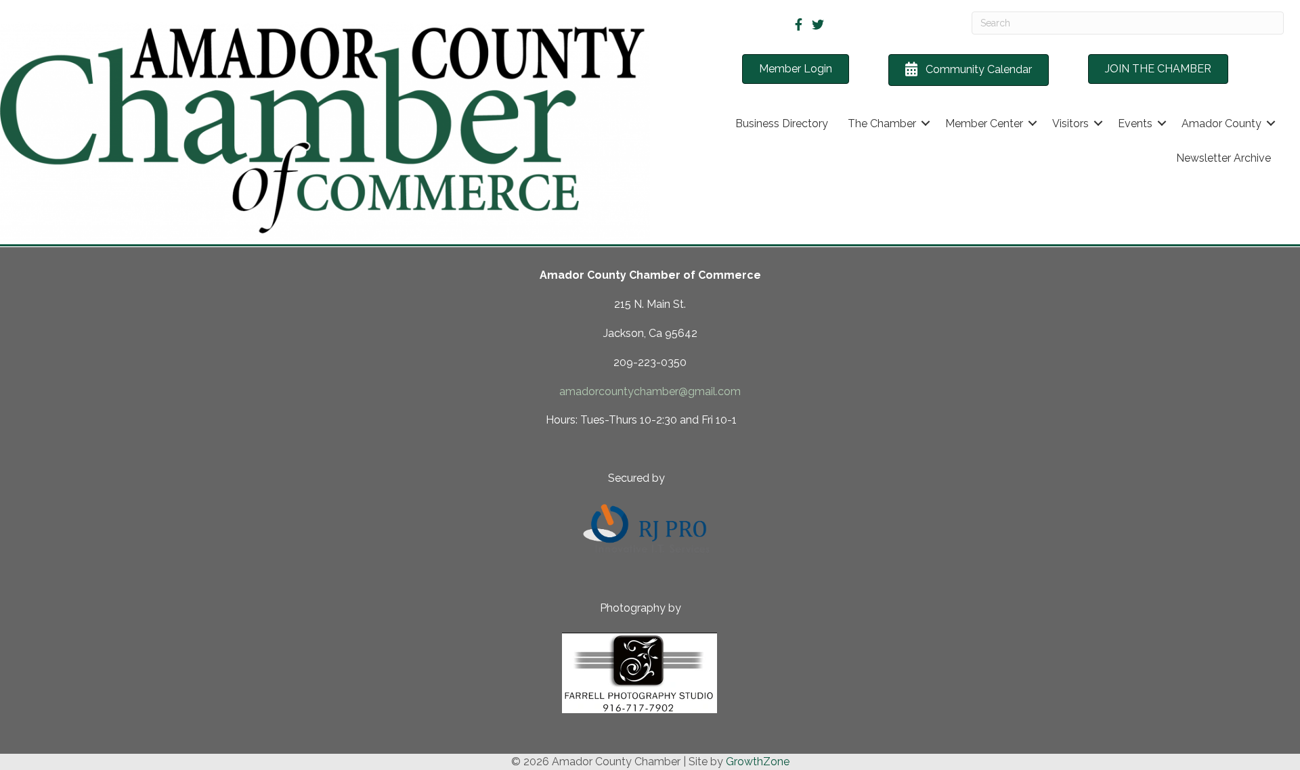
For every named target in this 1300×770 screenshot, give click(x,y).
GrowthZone (757, 761)
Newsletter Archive (1223, 158)
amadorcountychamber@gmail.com (650, 391)
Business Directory (781, 123)
